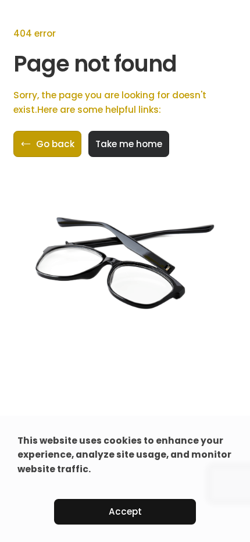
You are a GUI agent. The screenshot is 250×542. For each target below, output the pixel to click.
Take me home (128, 144)
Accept (125, 511)
